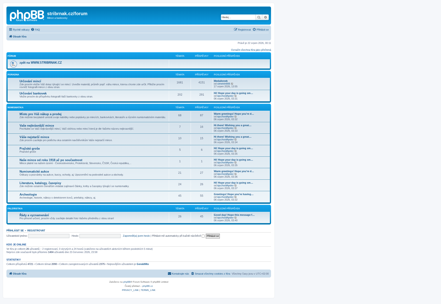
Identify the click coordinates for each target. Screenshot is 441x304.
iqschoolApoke (225, 95)
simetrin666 (223, 83)
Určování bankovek (33, 93)
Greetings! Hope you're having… (234, 194)
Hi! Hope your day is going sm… (233, 93)
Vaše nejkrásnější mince (37, 125)
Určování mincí (30, 81)
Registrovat (36, 230)
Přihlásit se (15, 230)
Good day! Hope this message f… (234, 214)
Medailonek (221, 81)
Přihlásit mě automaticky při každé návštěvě (177, 235)
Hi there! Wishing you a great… (233, 125)
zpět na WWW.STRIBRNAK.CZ (41, 62)
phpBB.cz (147, 286)
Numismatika (15, 107)
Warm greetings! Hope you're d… (234, 113)
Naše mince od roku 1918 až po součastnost (51, 160)
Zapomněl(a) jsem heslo (136, 235)
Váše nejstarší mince (34, 137)
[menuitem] (35, 29)
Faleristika (15, 208)
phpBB (127, 282)
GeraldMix (143, 264)
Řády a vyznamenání (34, 215)
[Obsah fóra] (27, 15)
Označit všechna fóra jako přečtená (251, 49)
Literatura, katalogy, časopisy (40, 183)
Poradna (13, 74)
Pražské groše (30, 148)
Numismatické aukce (34, 171)
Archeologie (28, 194)
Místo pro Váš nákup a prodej (41, 114)
